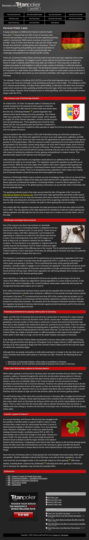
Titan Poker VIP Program (75, 14)
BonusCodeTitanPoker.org (21, 6)
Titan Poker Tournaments (75, 18)
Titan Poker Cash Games (55, 18)
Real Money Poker (14, 18)
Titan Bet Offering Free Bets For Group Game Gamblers (67, 524)
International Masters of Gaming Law (18, 195)
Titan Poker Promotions (55, 14)
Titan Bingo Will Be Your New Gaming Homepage (64, 516)
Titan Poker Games (34, 18)
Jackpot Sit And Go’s (13, 22)
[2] (31, 111)
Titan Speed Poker (34, 22)
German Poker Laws (55, 502)
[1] (13, 34)
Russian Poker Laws (55, 500)
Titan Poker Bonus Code (13, 14)
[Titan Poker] (23, 506)
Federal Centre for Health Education (26, 476)
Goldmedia (16, 485)
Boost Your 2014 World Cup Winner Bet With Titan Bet (66, 520)
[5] (45, 463)
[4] (69, 460)
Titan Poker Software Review (34, 14)
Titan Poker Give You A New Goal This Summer (64, 528)
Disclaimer (64, 535)
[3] (23, 296)
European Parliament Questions (25, 481)
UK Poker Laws (53, 497)
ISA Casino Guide (19, 483)
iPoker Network (55, 22)
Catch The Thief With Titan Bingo (59, 513)
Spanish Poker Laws (55, 504)
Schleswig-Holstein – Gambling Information (29, 478)
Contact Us (56, 535)
